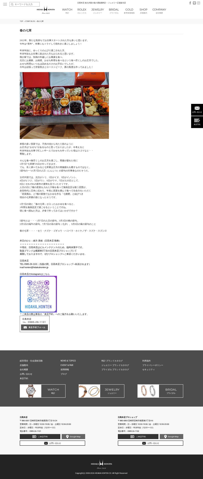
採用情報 (65, 369)
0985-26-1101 (35, 431)
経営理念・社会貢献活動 (31, 361)
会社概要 (24, 369)
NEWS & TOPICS (68, 361)
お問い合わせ (197, 112)
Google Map (75, 437)
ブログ (64, 374)
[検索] (12, 4)
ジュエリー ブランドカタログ (115, 365)
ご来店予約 (43, 437)
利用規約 (146, 361)
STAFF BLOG (30, 21)
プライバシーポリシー (152, 365)
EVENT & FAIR (67, 365)
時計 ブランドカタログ (112, 361)
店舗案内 (24, 365)
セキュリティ (148, 369)
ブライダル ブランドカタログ (115, 369)
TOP (21, 21)
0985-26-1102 (133, 431)
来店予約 (197, 124)
